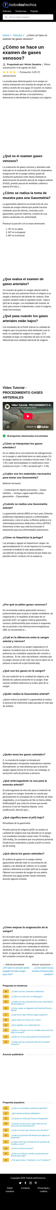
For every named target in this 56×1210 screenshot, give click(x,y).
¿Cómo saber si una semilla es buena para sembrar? (42, 971)
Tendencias (20, 11)
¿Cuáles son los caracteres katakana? (27, 991)
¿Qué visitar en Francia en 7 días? (26, 1020)
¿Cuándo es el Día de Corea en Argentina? (29, 1118)
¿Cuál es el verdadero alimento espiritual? (29, 1108)
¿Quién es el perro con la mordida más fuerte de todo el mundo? (32, 1031)
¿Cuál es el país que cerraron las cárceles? (30, 1130)
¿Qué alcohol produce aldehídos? (25, 1113)
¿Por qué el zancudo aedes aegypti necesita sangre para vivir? (16, 971)
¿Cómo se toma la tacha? (22, 1148)
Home (6, 35)
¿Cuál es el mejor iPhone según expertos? (29, 1015)
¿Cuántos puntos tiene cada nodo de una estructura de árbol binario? (29, 1125)
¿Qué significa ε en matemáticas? (25, 1025)
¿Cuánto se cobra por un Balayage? (26, 996)
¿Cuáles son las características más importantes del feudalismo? (32, 1003)
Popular (34, 11)
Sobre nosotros (10, 1189)
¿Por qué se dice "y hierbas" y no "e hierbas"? (31, 1160)
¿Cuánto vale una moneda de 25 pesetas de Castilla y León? (30, 1143)
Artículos (7, 11)
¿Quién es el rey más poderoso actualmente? (30, 1037)
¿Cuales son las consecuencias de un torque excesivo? (30, 1043)
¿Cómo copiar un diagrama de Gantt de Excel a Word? (31, 1009)
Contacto (25, 1188)
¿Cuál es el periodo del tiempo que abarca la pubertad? (30, 1136)
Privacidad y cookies (44, 1189)
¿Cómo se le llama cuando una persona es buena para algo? (29, 1154)
